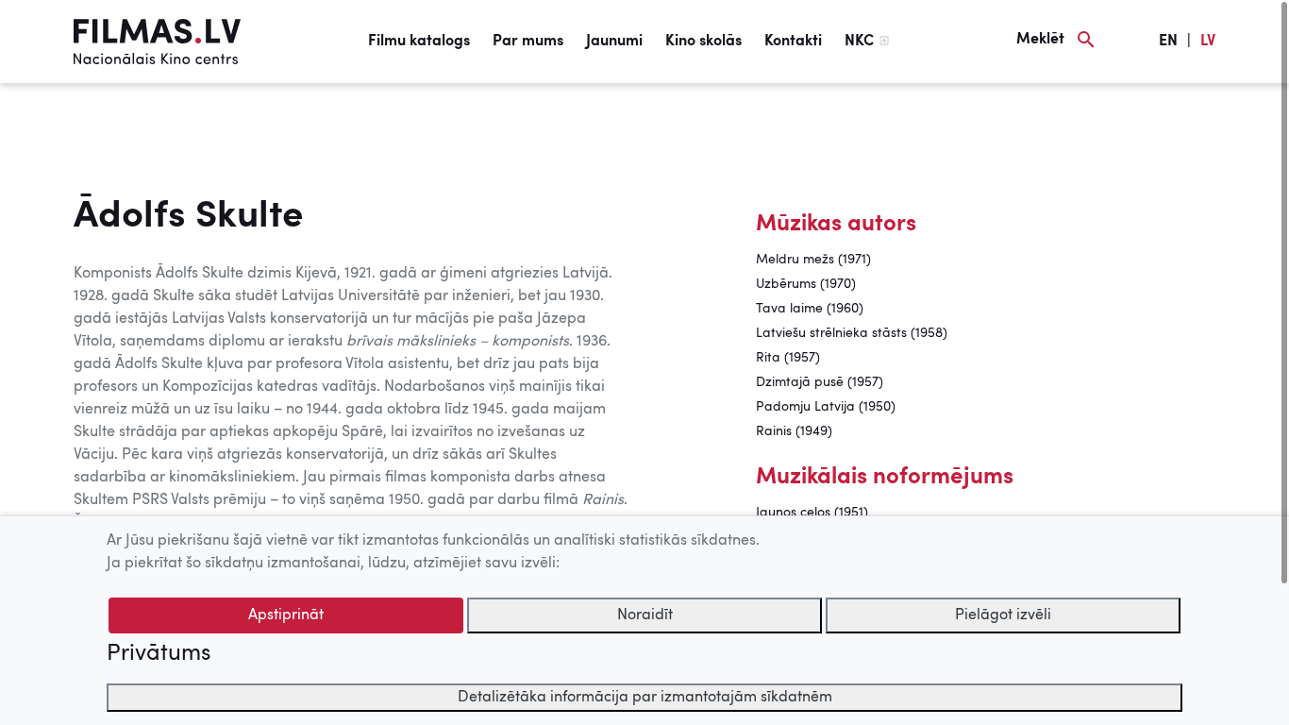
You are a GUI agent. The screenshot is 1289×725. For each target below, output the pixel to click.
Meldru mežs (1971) (813, 259)
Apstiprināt (286, 615)
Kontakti (793, 41)
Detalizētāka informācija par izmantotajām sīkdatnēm (645, 697)
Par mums (528, 41)
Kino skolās (703, 41)
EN (1168, 41)
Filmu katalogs (419, 41)
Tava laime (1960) (809, 308)
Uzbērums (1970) (806, 284)
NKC (859, 41)
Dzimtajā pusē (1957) (819, 382)
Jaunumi (614, 41)
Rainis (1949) (794, 431)
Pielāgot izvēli (1003, 615)
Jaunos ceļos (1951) (812, 512)
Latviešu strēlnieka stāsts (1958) (851, 333)
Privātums (158, 654)
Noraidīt (645, 615)
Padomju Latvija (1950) (826, 406)
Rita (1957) (788, 357)
